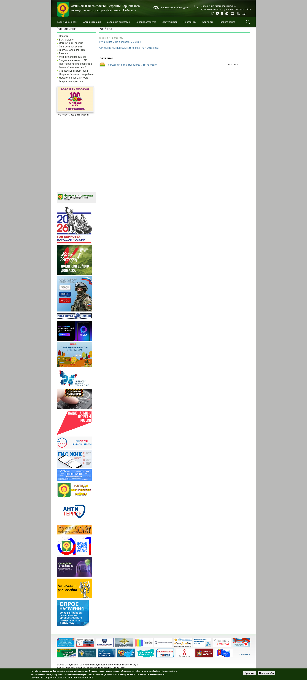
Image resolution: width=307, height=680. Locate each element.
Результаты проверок (71, 81)
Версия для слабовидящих (176, 7)
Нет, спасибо (266, 673)
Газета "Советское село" (72, 67)
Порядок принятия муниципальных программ (132, 64)
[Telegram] (212, 13)
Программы (190, 21)
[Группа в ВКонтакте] (217, 13)
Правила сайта (227, 21)
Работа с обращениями (72, 50)
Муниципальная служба (72, 56)
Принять (249, 673)
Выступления (66, 39)
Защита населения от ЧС (73, 60)
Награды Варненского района (76, 74)
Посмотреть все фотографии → (74, 114)
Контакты (207, 21)
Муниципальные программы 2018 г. (120, 42)
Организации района (71, 43)
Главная (103, 37)
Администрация (92, 21)
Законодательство (146, 21)
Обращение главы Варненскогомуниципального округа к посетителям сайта (226, 7)
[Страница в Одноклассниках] (222, 13)
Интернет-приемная (78, 195)
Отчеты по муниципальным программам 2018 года (128, 47)
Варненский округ (67, 21)
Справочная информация (73, 70)
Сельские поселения (71, 46)
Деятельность (169, 21)
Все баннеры (244, 654)
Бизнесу (63, 53)
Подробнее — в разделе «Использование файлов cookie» (62, 677)
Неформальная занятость (73, 77)
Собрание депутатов (118, 21)
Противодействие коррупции (76, 63)
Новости (64, 36)
